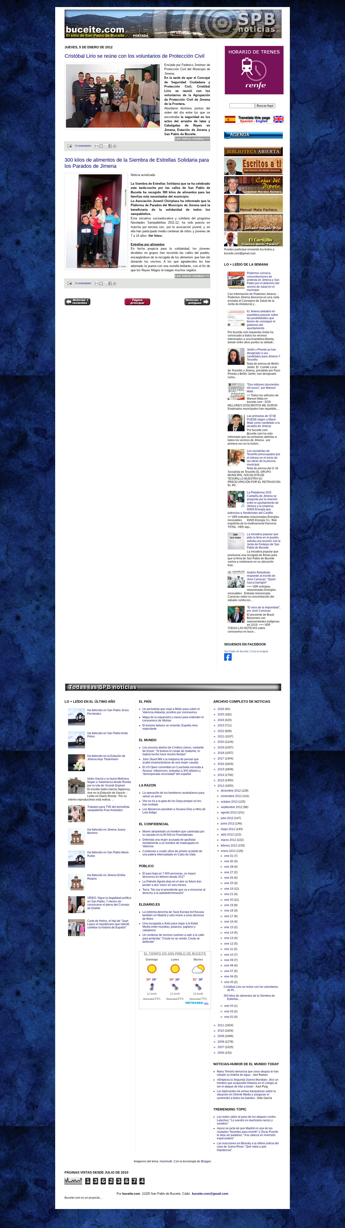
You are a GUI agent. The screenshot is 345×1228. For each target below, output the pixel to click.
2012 (221, 785)
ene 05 (229, 982)
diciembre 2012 (231, 790)
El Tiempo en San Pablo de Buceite (175, 953)
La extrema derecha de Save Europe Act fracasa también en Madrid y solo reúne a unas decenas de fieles (173, 915)
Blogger (206, 1161)
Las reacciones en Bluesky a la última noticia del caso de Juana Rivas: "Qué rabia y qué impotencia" (248, 1147)
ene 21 (229, 894)
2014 (221, 775)
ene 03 (229, 1011)
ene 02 (229, 1016)
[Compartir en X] (105, 146)
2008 (221, 1041)
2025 (221, 714)
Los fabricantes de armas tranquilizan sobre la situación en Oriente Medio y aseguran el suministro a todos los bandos (246, 1095)
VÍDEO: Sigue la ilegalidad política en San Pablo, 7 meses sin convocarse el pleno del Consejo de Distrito (109, 903)
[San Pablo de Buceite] (228, 659)
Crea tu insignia (259, 651)
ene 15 (229, 927)
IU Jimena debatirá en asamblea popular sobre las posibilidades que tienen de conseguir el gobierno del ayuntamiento (262, 320)
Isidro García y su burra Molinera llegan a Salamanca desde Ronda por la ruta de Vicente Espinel (109, 782)
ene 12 (229, 943)
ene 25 (229, 883)
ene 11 (229, 949)
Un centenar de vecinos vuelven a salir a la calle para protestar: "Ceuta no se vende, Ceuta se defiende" (173, 938)
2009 (221, 1036)
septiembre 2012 (232, 807)
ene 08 (229, 965)
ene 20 (229, 899)
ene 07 (229, 971)
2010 (221, 1030)
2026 (221, 709)
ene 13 (229, 938)
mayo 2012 (228, 829)
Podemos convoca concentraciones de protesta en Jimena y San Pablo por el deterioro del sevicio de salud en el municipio (263, 281)
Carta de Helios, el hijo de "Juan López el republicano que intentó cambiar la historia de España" (108, 924)
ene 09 (229, 960)
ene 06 (229, 976)
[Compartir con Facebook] (110, 146)
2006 (221, 1052)
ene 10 (229, 954)
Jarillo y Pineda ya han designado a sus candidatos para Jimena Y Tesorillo (263, 354)
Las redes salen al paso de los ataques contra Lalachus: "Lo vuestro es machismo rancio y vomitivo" (246, 1120)
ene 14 (229, 932)
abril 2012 (227, 834)
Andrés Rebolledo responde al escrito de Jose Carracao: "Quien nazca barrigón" (261, 577)
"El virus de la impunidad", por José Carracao (263, 609)
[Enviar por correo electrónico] (96, 146)
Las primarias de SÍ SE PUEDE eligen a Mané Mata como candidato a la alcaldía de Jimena (263, 421)
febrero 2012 (229, 845)
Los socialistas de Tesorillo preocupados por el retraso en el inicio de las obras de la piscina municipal (263, 457)
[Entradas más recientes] (77, 302)
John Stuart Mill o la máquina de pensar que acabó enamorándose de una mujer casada (170, 761)
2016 (221, 764)
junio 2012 (228, 823)
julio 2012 (227, 818)
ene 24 (229, 888)
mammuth (166, 1161)
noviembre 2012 (231, 796)
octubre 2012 (229, 801)
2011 (221, 1025)
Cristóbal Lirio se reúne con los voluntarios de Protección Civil (134, 56)
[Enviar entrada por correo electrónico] (69, 145)
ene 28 (229, 866)
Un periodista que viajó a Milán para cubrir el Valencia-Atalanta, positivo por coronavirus (171, 710)
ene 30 (229, 861)
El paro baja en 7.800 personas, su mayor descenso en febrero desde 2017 (169, 875)
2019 (221, 747)
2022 (221, 731)
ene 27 (229, 872)
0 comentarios (83, 145)
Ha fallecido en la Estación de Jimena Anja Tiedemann (106, 757)
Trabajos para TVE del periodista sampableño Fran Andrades (108, 808)
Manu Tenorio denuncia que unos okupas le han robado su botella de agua (248, 1073)
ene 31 (229, 856)
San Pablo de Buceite (236, 651)
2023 (221, 725)
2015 (221, 769)
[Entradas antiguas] (197, 302)
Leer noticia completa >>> (192, 138)
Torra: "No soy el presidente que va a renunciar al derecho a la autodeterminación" (173, 891)
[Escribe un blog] (101, 146)
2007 (221, 1047)
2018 (221, 753)
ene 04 (229, 1005)
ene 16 (229, 921)
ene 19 (229, 905)
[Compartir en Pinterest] (114, 146)
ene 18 (229, 910)
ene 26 (229, 877)
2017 (221, 758)
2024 (221, 720)
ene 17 (229, 916)
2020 (221, 742)
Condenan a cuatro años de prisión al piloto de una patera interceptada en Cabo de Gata (172, 853)
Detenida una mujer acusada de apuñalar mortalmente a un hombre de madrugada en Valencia (170, 843)
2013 (221, 780)
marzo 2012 (229, 840)
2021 (221, 736)
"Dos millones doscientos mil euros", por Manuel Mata (263, 388)
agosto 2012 (229, 812)
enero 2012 (228, 851)
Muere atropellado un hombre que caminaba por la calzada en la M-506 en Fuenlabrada (173, 833)
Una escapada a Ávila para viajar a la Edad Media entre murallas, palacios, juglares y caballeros (170, 927)
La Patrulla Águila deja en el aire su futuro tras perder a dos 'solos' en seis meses (171, 883)
